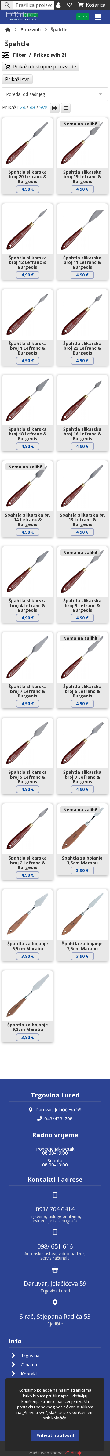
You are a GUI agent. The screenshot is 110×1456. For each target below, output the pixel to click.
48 (32, 107)
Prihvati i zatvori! (55, 1435)
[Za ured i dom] (22, 16)
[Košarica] (70, 5)
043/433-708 (58, 1118)
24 (22, 107)
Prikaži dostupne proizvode (44, 66)
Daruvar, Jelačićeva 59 (58, 1109)
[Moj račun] (58, 5)
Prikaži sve (17, 79)
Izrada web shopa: (46, 1453)
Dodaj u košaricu (32, 199)
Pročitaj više (86, 199)
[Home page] (8, 29)
